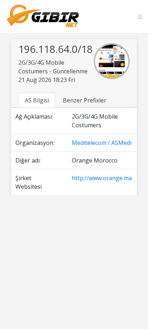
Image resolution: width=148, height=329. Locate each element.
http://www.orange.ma (102, 178)
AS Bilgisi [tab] (37, 100)
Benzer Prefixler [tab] (84, 100)
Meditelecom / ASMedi (101, 143)
